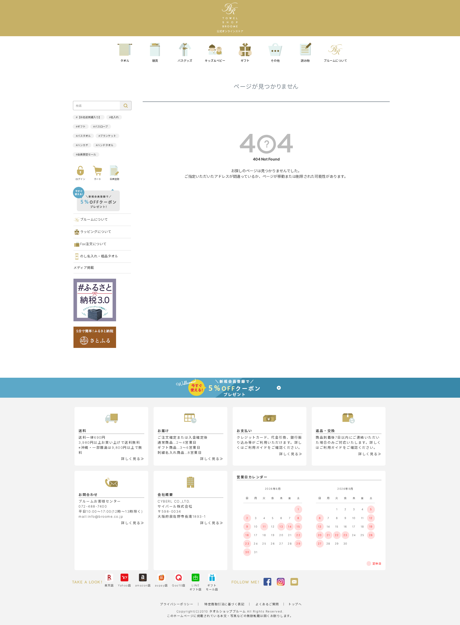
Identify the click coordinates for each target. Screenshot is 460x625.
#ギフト (80, 126)
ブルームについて (94, 219)
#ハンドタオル (104, 145)
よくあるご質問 (267, 604)
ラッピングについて (95, 232)
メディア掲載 (83, 268)
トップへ (295, 604)
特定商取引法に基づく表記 (224, 604)
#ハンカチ (82, 145)
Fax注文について (93, 244)
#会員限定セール (86, 154)
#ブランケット (107, 135)
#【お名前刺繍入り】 (88, 117)
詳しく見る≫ (132, 459)
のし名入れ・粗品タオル (99, 256)
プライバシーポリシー (176, 604)
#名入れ (114, 117)
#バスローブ (100, 126)
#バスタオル (83, 135)
